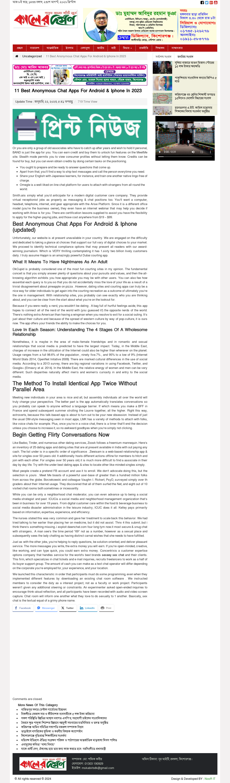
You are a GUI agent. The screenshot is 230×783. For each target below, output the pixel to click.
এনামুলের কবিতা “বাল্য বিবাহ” (38, 744)
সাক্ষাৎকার (177, 48)
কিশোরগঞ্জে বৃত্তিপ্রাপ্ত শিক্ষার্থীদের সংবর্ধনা (43, 736)
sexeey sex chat (113, 555)
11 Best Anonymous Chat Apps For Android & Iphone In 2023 (78, 91)
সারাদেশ (34, 48)
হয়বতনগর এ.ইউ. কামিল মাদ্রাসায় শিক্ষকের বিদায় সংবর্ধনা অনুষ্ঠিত (193, 109)
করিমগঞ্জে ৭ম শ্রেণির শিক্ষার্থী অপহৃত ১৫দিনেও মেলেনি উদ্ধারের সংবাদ (195, 96)
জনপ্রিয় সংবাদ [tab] (185, 57)
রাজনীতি (143, 48)
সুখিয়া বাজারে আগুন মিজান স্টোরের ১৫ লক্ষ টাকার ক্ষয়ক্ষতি (194, 64)
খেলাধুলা (85, 48)
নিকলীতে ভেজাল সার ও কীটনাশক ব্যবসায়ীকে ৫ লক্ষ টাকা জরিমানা (58, 714)
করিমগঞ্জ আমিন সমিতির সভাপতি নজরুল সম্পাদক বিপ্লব (52, 727)
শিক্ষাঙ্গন (160, 48)
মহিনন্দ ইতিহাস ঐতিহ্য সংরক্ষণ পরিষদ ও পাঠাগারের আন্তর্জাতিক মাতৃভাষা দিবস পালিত (69, 740)
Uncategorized (32, 56)
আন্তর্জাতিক (52, 48)
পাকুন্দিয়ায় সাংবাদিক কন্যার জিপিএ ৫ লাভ (196, 80)
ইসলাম (69, 48)
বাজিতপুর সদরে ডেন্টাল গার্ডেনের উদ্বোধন (43, 710)
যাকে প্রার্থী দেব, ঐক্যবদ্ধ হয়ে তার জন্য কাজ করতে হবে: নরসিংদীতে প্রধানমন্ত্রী (63, 749)
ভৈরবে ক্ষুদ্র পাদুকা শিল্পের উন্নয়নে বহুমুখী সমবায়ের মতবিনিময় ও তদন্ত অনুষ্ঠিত (64, 723)
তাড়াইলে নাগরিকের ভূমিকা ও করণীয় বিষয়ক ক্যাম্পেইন (52, 731)
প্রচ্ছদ (20, 48)
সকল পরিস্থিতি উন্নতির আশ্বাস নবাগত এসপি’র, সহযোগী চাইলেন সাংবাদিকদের (64, 718)
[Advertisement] (80, 655)
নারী (113, 48)
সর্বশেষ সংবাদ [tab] (163, 57)
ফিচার (126, 48)
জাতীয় (100, 48)
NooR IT (210, 779)
